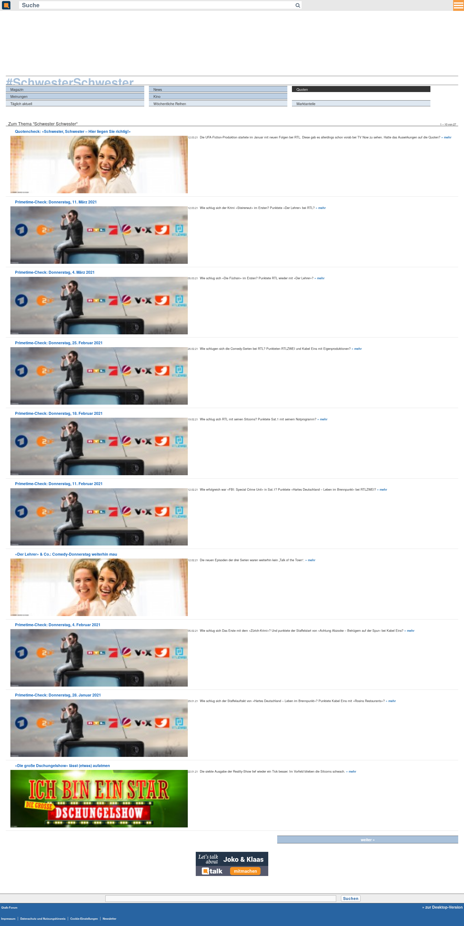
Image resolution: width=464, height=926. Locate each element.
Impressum (8, 918)
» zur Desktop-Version (442, 907)
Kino (156, 96)
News (157, 89)
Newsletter (109, 918)
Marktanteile (306, 103)
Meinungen (19, 96)
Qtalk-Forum (9, 907)
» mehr (446, 137)
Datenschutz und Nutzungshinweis (42, 918)
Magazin (16, 89)
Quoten (302, 89)
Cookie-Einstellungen (84, 918)
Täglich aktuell (21, 103)
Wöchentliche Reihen (169, 103)
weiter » (368, 839)
